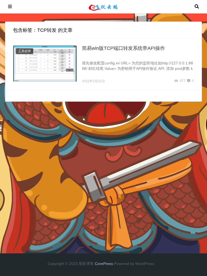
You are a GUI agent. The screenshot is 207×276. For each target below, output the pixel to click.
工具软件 (24, 51)
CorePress (104, 263)
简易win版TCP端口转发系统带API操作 (123, 48)
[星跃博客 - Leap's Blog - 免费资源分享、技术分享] (103, 6)
